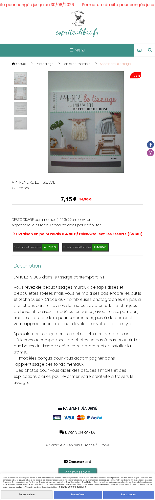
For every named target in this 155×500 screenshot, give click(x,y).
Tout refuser (78, 494)
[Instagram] (150, 152)
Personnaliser (27, 494)
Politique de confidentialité (72, 486)
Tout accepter (128, 494)
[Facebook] (150, 144)
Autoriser (50, 247)
